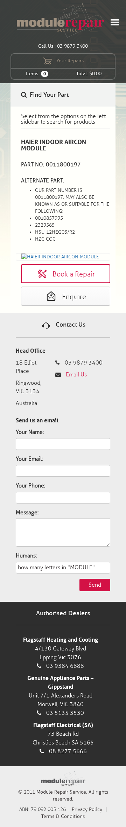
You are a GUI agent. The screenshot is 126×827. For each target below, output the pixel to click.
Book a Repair (73, 274)
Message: (27, 512)
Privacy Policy (87, 809)
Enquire (73, 296)
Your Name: (30, 432)
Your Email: (29, 458)
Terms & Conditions (63, 816)
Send (95, 585)
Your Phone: (30, 485)
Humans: (26, 555)
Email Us (76, 374)
